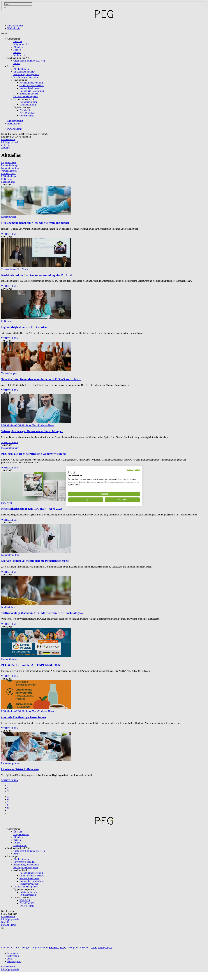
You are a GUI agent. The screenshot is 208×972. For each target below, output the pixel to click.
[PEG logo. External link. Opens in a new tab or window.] (71, 472)
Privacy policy (133, 469)
